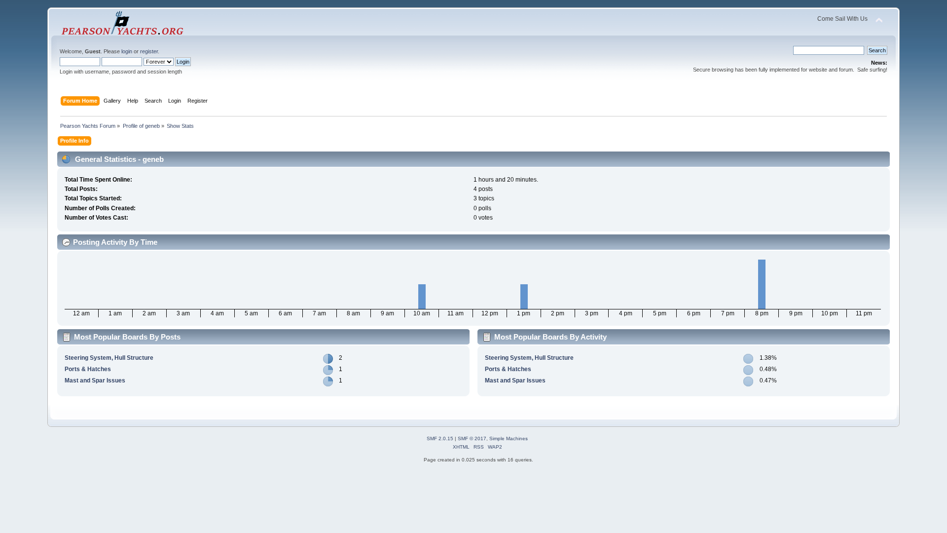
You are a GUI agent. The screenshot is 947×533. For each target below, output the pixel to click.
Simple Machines (508, 438)
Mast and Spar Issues (95, 380)
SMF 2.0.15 (440, 438)
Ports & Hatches (88, 369)
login (126, 51)
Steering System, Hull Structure (109, 357)
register (149, 51)
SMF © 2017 (472, 438)
